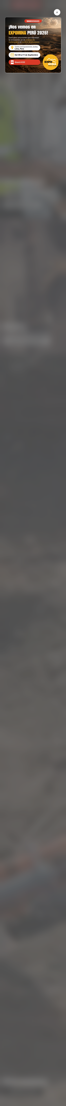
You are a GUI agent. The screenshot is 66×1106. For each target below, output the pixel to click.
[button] (57, 12)
